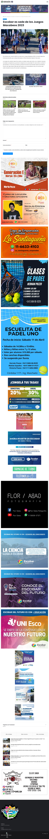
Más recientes (24, 734)
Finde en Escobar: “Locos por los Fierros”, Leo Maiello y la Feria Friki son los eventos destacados (28, 756)
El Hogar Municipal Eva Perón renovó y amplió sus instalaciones (25, 744)
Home (5, 16)
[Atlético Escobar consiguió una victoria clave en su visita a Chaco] (39, 104)
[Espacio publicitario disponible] (24, 8)
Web (26, 145)
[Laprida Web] (7, 2)
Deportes (9, 16)
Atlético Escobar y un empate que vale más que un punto (24, 111)
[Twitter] (44, 833)
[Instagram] (47, 833)
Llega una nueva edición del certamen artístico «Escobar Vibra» (26, 750)
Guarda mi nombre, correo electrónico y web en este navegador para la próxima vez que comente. (24, 149)
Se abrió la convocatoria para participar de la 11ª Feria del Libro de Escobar (28, 761)
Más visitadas (9, 734)
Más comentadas (40, 734)
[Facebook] (42, 833)
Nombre (5, 140)
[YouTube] (46, 833)
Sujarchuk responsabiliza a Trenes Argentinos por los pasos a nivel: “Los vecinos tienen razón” (28, 739)
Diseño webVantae (6, 835)
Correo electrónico (7, 145)
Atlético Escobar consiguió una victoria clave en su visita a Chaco (39, 111)
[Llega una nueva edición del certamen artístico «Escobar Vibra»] (6, 752)
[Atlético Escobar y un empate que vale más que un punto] (24, 104)
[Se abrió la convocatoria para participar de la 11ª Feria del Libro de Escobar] (6, 763)
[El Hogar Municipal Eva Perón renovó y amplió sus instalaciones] (6, 746)
